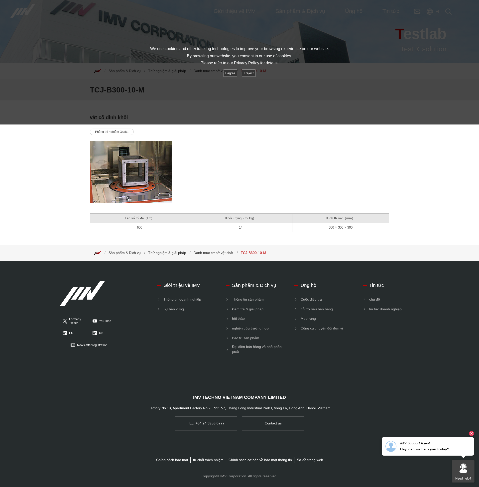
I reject (249, 73)
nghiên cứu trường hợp (250, 328)
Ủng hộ (308, 285)
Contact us (273, 423)
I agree (230, 73)
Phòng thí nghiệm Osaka (111, 132)
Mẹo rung (308, 319)
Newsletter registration (92, 345)
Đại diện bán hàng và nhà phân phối (257, 349)
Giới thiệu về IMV (181, 285)
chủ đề (374, 299)
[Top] (97, 253)
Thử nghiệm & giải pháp (167, 253)
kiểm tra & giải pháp (247, 309)
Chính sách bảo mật (172, 460)
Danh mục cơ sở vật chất (213, 253)
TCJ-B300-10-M (253, 253)
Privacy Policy (246, 63)
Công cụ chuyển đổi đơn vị (322, 328)
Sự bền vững (173, 309)
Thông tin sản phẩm (248, 299)
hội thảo (238, 319)
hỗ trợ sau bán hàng (317, 309)
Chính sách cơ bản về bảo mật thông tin (260, 460)
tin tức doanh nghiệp (385, 309)
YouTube (105, 321)
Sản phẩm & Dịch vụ (125, 253)
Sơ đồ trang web (310, 460)
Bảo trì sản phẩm (245, 338)
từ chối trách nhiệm (208, 460)
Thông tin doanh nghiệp (182, 299)
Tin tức (376, 285)
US (101, 333)
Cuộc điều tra (311, 299)
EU (71, 333)
